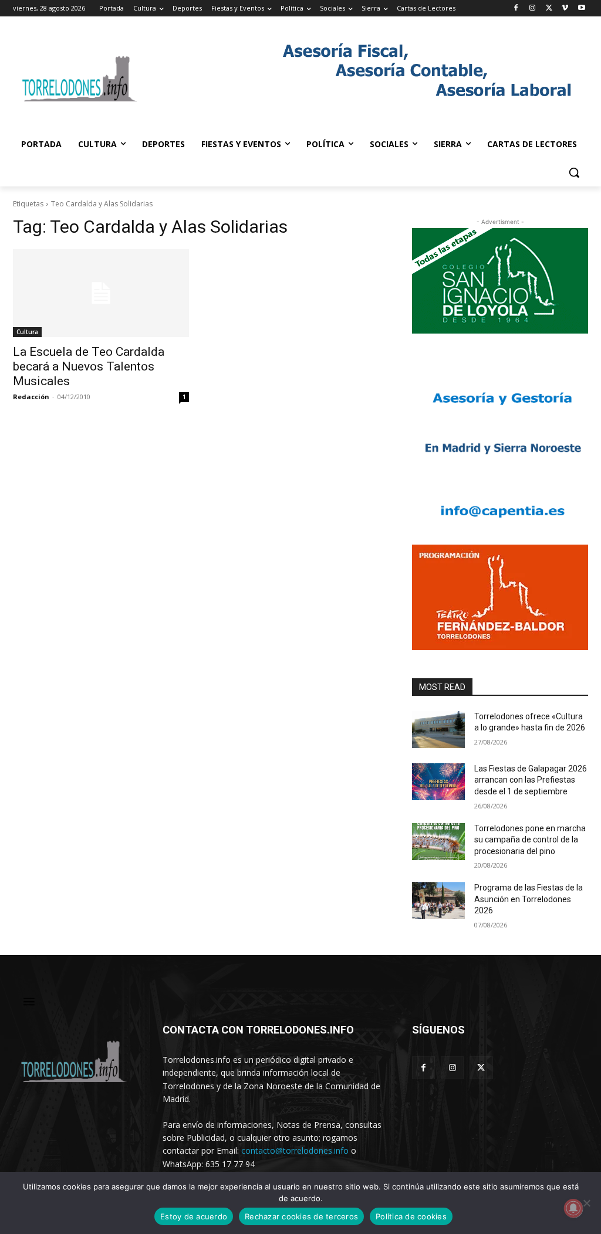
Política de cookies (411, 1216)
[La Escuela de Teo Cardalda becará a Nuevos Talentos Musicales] (101, 293)
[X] (549, 8)
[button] (574, 172)
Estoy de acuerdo (193, 1216)
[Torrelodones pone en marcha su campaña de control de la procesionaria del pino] (438, 841)
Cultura (27, 332)
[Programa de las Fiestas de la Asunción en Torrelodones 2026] (438, 900)
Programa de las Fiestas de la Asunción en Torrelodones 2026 (528, 899)
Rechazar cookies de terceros (301, 1216)
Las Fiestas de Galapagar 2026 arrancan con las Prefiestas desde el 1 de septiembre (530, 780)
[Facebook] (516, 8)
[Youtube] (581, 8)
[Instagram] (532, 8)
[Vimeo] (565, 8)
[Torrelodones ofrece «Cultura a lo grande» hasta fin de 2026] (438, 729)
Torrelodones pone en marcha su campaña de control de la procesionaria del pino (530, 840)
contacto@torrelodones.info (295, 1150)
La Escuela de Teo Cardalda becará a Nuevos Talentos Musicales (88, 366)
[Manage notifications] (573, 1208)
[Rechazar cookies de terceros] (586, 1203)
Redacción (31, 396)
